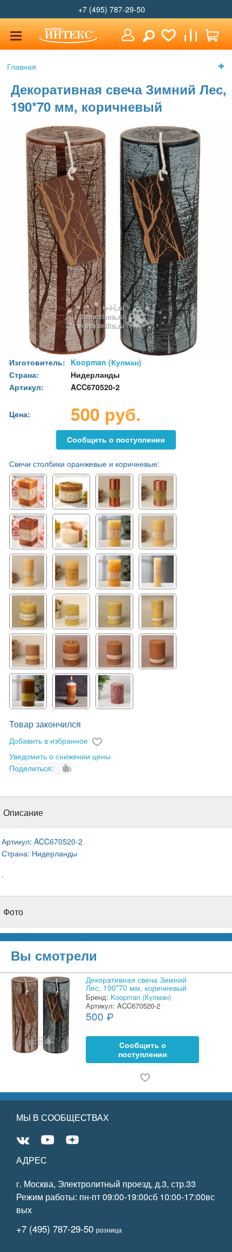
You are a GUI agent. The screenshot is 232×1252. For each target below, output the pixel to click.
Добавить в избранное (48, 740)
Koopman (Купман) (106, 362)
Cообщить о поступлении (116, 439)
